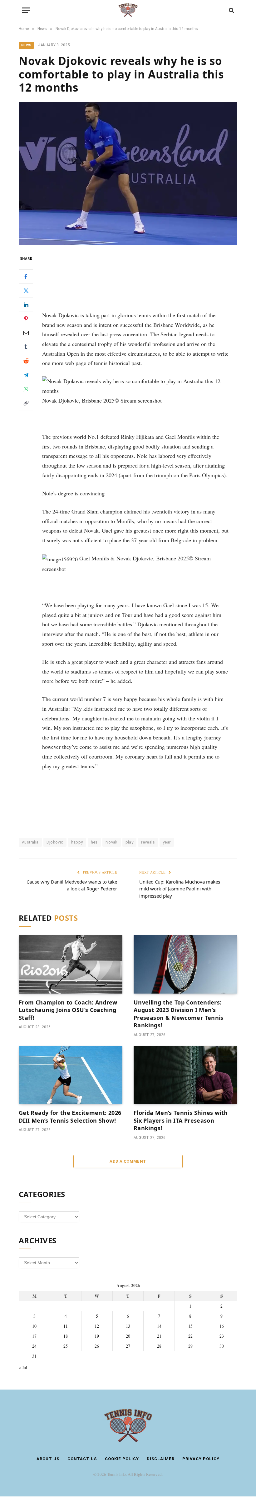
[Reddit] (26, 361)
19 (97, 1336)
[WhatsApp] (26, 389)
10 (34, 1326)
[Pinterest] (26, 319)
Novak (112, 842)
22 (190, 1336)
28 (159, 1346)
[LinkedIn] (26, 305)
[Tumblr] (26, 347)
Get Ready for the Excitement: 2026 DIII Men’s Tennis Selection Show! (70, 1116)
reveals (148, 842)
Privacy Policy (200, 1458)
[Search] (231, 10)
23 (221, 1336)
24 (34, 1346)
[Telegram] (26, 375)
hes (94, 842)
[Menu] (26, 10)
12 (97, 1326)
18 (65, 1336)
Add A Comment (128, 1161)
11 (65, 1326)
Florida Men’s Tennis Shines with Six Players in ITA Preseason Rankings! (181, 1120)
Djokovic (55, 842)
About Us (48, 1458)
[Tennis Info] (128, 10)
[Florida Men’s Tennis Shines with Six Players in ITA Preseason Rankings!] (185, 1075)
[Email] (26, 333)
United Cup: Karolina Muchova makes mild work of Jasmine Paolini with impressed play (179, 889)
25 (65, 1346)
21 (159, 1336)
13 (128, 1326)
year (167, 842)
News (26, 45)
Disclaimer (161, 1458)
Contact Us (82, 1458)
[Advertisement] (135, 278)
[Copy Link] (26, 403)
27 (128, 1346)
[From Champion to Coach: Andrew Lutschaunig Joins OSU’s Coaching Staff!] (70, 964)
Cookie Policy (122, 1458)
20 (128, 1336)
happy (77, 842)
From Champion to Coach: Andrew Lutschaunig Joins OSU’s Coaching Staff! (68, 1010)
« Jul (23, 1367)
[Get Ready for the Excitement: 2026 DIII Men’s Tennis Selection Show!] (70, 1075)
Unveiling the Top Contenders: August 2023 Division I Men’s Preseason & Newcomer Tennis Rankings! (179, 1014)
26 (97, 1346)
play (130, 842)
